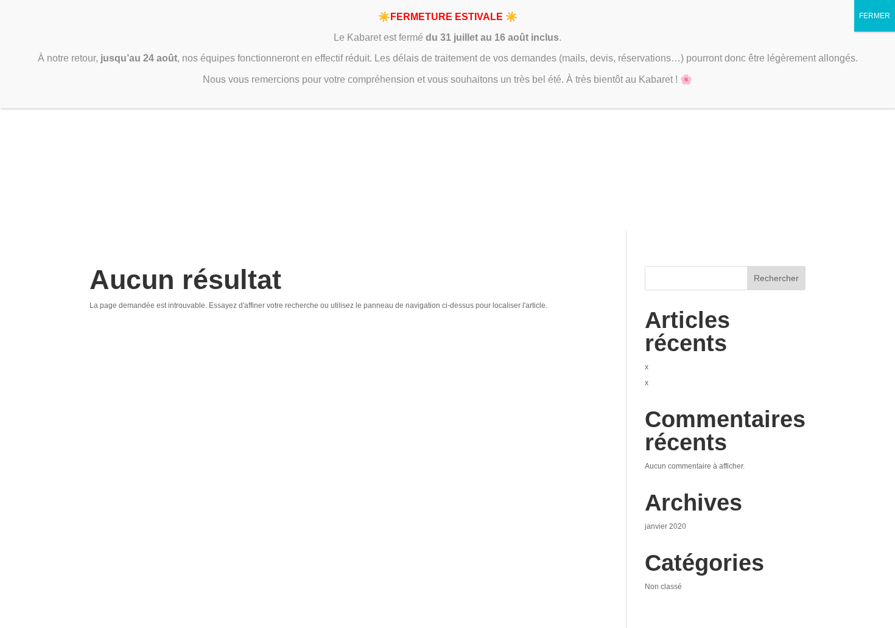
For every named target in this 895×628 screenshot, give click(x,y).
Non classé (663, 586)
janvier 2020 (665, 526)
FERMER (874, 16)
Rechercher (776, 278)
